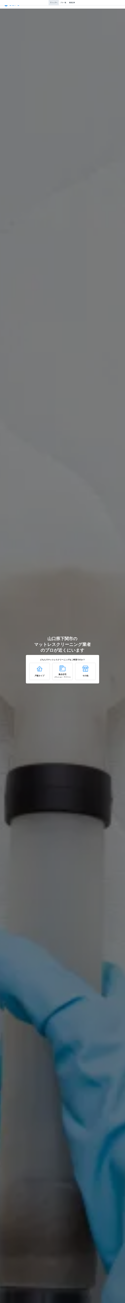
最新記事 (72, 2)
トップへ (54, 2)
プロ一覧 (63, 2)
